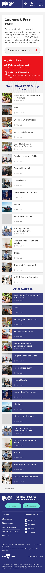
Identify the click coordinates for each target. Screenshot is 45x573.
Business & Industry (10, 531)
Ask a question (31, 506)
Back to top (9, 489)
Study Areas (7, 519)
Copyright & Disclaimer (9, 549)
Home (3, 10)
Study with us (7, 523)
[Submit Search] (36, 50)
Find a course (13, 506)
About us (5, 535)
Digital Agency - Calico (35, 557)
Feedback (5, 551)
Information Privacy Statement (27, 549)
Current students (9, 527)
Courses (9, 10)
